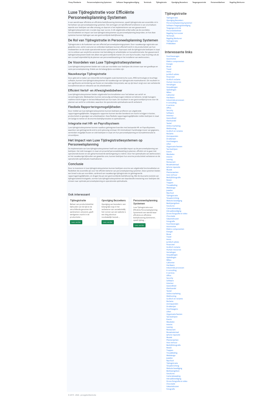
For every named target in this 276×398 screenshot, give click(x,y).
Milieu (168, 92)
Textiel (169, 123)
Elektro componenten (175, 61)
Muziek (169, 170)
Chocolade (170, 216)
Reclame (169, 133)
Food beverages (172, 56)
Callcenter (170, 95)
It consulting (171, 102)
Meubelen (170, 154)
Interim (169, 157)
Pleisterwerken (172, 172)
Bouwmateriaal (172, 164)
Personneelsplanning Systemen (99, 2)
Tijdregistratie (161, 2)
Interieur (170, 115)
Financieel (170, 77)
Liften (168, 144)
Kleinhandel (171, 121)
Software (170, 113)
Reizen (169, 180)
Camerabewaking (173, 208)
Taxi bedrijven (172, 149)
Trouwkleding (171, 185)
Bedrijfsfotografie (173, 177)
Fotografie (170, 221)
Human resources (173, 82)
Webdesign (171, 188)
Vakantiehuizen (172, 219)
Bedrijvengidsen (173, 203)
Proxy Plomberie (74, 2)
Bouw (168, 66)
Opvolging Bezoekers (179, 2)
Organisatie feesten (174, 146)
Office (168, 108)
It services (170, 105)
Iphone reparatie (173, 167)
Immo (168, 72)
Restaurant (171, 162)
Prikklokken (171, 43)
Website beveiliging (174, 200)
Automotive (171, 59)
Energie (169, 64)
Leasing (169, 159)
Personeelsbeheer (218, 2)
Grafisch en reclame (174, 131)
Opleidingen (171, 90)
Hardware (170, 97)
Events (169, 151)
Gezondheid (171, 118)
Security (169, 110)
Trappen (169, 182)
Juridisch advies (172, 74)
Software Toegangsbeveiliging (127, 2)
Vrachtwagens (172, 141)
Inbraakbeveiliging (173, 211)
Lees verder (76, 222)
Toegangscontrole (199, 2)
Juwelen (169, 190)
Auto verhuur (171, 175)
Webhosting (171, 128)
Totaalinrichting (172, 198)
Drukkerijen (171, 139)
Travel (168, 69)
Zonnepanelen (172, 136)
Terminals (147, 2)
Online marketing (173, 126)
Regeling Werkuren (237, 2)
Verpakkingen (172, 87)
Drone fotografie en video (176, 213)
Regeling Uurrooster (174, 33)
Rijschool (170, 193)
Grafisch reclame (173, 79)
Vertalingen (171, 84)
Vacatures (170, 206)
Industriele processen (175, 100)
